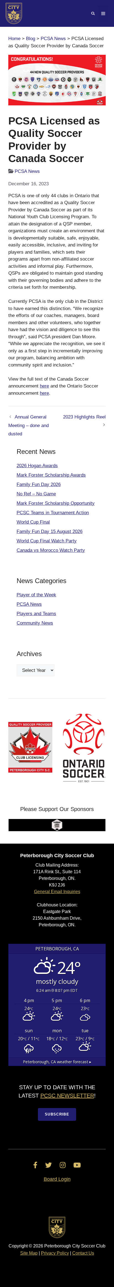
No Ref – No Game (36, 493)
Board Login (57, 1179)
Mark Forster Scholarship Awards (51, 475)
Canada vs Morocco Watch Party (51, 550)
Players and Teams (36, 613)
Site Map (29, 1253)
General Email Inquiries (57, 891)
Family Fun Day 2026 (39, 484)
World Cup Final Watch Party (47, 541)
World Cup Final (33, 522)
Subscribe (57, 1114)
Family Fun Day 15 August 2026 (49, 531)
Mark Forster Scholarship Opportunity (56, 503)
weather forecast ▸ (57, 1061)
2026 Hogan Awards (37, 465)
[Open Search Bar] (93, 13)
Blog (30, 38)
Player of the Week (36, 594)
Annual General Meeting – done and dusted (28, 425)
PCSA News (53, 38)
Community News (35, 623)
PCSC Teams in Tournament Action (53, 512)
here (44, 386)
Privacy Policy (55, 1253)
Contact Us (83, 1253)
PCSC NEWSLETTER (67, 1096)
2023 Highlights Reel (84, 417)
